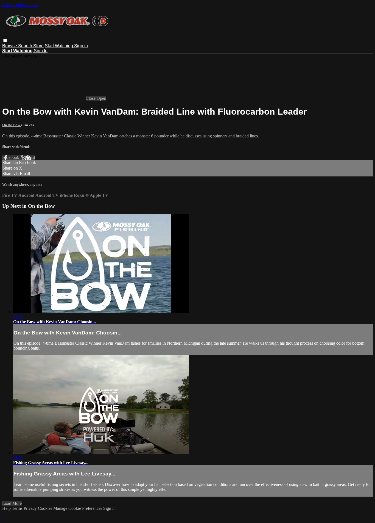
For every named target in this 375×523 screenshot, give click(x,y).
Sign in (81, 45)
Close (91, 98)
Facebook (11, 157)
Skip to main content (20, 4)
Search (25, 45)
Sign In (40, 50)
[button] (5, 40)
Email (30, 157)
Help (7, 508)
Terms (18, 508)
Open (101, 98)
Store (38, 45)
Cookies (45, 508)
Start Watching (59, 45)
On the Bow (11, 125)
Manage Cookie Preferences (78, 508)
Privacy (31, 508)
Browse (10, 45)
